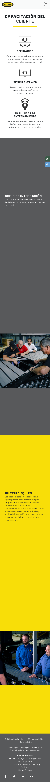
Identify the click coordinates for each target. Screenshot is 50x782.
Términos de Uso (36, 739)
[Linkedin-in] (22, 776)
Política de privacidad (15, 739)
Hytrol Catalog (25, 770)
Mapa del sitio (25, 742)
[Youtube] (31, 776)
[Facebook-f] (5, 776)
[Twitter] (14, 776)
